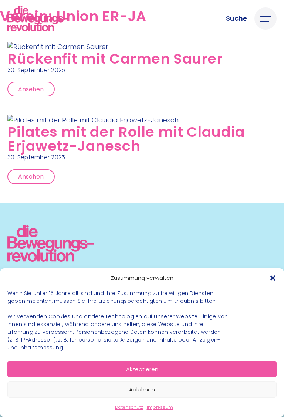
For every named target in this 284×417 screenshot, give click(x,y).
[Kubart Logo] (50, 259)
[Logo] (37, 18)
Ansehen (31, 89)
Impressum (160, 407)
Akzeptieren (142, 369)
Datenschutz (129, 407)
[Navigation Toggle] (265, 18)
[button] (273, 278)
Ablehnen (142, 389)
